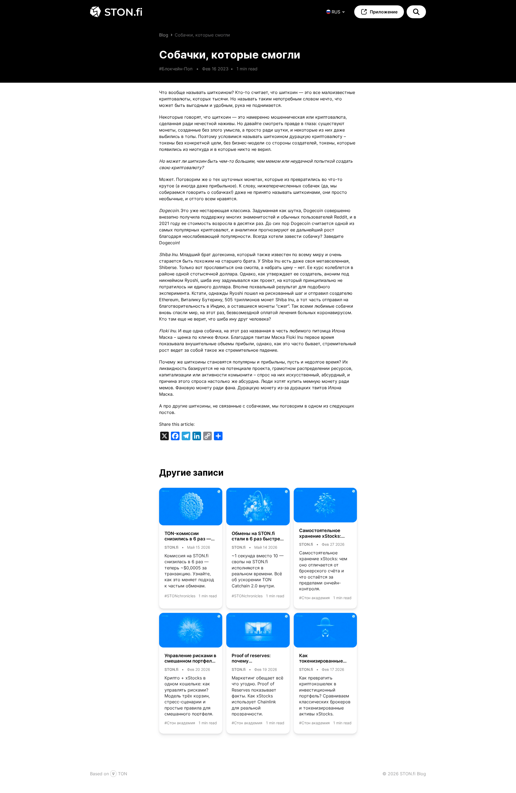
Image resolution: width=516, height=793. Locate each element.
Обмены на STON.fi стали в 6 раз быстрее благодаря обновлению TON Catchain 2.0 (257, 536)
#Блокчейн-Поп (175, 68)
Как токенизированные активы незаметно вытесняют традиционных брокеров (321, 658)
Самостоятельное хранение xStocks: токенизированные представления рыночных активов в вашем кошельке (322, 533)
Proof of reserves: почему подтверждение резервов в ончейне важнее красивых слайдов (254, 658)
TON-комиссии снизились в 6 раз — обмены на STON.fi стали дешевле (187, 536)
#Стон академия (314, 597)
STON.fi (171, 547)
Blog (163, 35)
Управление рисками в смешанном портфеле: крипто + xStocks (190, 658)
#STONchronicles (179, 596)
